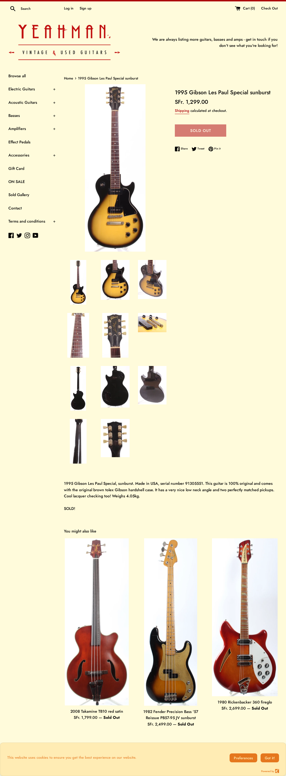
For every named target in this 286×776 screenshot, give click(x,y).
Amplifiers (32, 128)
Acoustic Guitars (32, 102)
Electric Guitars (32, 89)
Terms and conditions (32, 221)
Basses (32, 115)
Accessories (32, 155)
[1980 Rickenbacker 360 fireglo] (245, 617)
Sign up (85, 8)
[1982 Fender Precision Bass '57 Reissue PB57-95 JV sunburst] (170, 622)
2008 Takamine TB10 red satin (96, 711)
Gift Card (16, 168)
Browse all (17, 76)
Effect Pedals (19, 142)
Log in (68, 8)
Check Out (269, 8)
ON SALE (16, 181)
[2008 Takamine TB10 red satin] (97, 621)
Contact (15, 208)
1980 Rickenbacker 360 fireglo (245, 702)
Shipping (182, 110)
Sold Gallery (18, 194)
